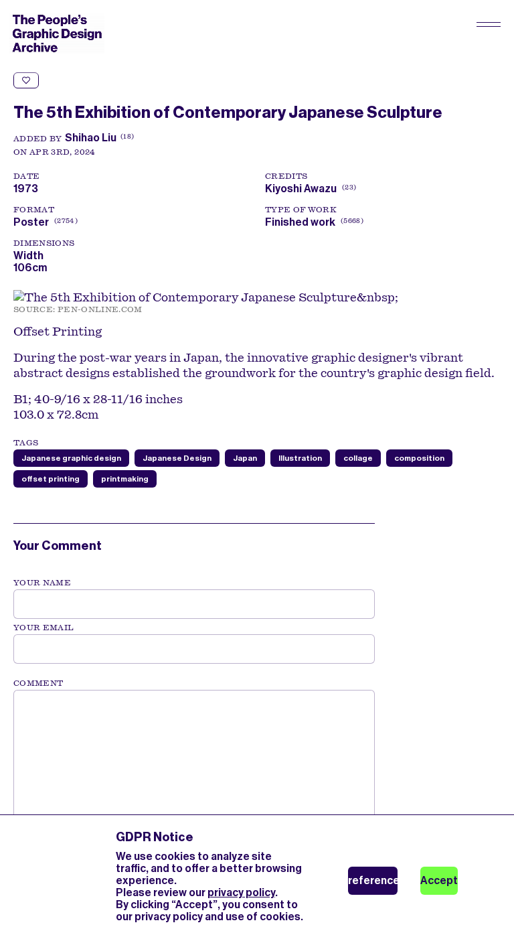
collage (358, 458)
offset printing (50, 479)
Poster (31, 222)
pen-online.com (100, 309)
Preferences (373, 880)
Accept (439, 880)
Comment (38, 683)
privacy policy (241, 892)
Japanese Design (177, 458)
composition (419, 458)
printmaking (125, 479)
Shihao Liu (90, 137)
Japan (245, 458)
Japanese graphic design (71, 458)
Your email (43, 628)
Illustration (300, 458)
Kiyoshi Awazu (309, 188)
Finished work (300, 222)
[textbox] (194, 757)
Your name (42, 583)
